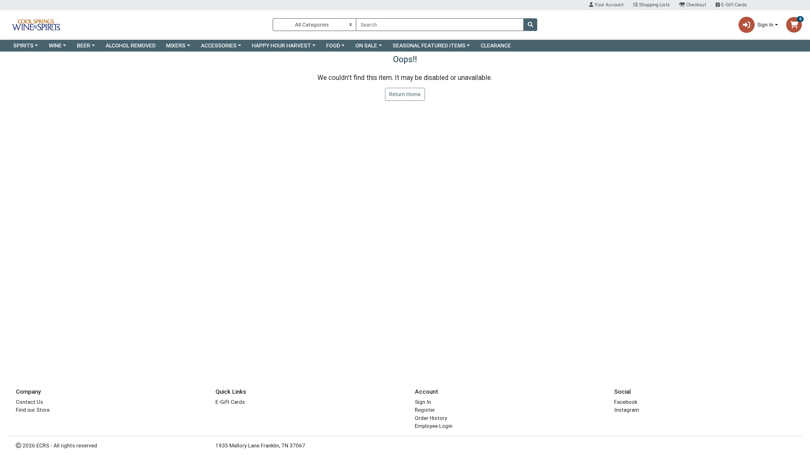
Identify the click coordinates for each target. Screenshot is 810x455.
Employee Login (433, 426)
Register (425, 410)
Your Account (608, 5)
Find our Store (33, 410)
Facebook (625, 402)
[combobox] (440, 24)
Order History (431, 418)
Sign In (423, 402)
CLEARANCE (496, 45)
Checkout (695, 5)
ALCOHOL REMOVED (131, 45)
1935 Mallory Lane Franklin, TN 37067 (260, 445)
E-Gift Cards (733, 5)
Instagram (626, 410)
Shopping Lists (654, 5)
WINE (55, 45)
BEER (83, 45)
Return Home (405, 94)
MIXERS (175, 45)
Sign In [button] (765, 24)
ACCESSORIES (219, 45)
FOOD (333, 45)
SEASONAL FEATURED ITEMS (429, 45)
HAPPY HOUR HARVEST (281, 45)
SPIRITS (23, 45)
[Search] (530, 24)
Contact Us (29, 402)
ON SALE (366, 45)
